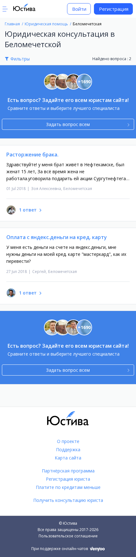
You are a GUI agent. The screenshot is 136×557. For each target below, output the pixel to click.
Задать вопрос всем (68, 124)
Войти (79, 9)
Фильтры (20, 59)
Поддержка (68, 449)
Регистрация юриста (68, 479)
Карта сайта (68, 458)
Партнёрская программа (68, 471)
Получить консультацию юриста (68, 500)
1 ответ (28, 210)
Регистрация (113, 9)
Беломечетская (77, 188)
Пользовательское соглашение (68, 536)
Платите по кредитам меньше (68, 487)
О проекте (68, 441)
